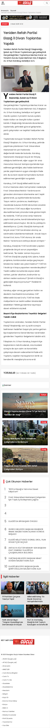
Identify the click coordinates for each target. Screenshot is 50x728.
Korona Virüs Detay (10, 701)
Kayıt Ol (5, 697)
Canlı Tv (6, 676)
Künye (5, 704)
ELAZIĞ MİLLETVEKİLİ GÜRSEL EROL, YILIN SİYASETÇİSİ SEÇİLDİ (25, 541)
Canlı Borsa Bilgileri (10, 673)
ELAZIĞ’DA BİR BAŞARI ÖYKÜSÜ (20, 521)
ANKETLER (6, 669)
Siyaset (5, 24)
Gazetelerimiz (8, 687)
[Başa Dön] (45, 723)
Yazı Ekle (6, 725)
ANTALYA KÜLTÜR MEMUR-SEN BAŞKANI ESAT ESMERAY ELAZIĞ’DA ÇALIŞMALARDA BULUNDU (25, 550)
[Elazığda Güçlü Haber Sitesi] (25, 4)
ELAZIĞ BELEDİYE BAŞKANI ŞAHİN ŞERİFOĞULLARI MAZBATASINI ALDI (22, 567)
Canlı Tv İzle (7, 680)
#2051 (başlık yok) (10, 659)
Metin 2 (5, 708)
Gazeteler (6, 683)
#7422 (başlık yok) (10, 662)
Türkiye (43, 395)
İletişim (5, 694)
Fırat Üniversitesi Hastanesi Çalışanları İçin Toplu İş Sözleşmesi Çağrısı (25, 498)
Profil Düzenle (7, 718)
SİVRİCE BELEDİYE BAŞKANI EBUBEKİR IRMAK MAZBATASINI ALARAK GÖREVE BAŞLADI (24, 531)
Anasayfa (6, 666)
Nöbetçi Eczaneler (9, 715)
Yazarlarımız (7, 722)
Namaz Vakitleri (9, 711)
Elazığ (44, 422)
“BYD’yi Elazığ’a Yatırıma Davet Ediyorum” (21, 490)
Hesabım (6, 690)
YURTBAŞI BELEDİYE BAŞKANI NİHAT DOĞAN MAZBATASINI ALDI (23, 559)
